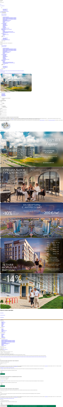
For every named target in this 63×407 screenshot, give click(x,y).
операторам (46, 396)
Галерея (2, 336)
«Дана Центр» (4, 27)
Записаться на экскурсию (6, 34)
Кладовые (4, 21)
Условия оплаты (3, 60)
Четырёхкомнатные (4, 95)
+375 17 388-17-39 (2, 5)
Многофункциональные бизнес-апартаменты (7, 29)
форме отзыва (16, 366)
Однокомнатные (3, 93)
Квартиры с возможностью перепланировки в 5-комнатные (9, 19)
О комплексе (3, 323)
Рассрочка (4, 61)
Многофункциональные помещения (7, 20)
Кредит (4, 30)
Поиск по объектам (4, 23)
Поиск (2, 325)
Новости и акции (3, 28)
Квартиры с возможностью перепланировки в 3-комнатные (9, 49)
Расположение (3, 326)
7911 (0, 4)
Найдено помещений (3, 100)
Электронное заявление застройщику (4, 11)
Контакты (3, 33)
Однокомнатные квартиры (5, 339)
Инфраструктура (3, 322)
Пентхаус (3, 99)
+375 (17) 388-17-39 (5, 349)
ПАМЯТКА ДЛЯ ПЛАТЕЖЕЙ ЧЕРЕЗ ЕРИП (8, 31)
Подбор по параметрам (4, 330)
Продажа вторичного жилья (6, 59)
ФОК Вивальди (4, 25)
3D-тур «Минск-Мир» (5, 66)
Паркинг (4, 53)
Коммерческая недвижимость (6, 52)
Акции (2, 329)
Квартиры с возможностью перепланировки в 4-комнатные (9, 18)
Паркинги (4, 26)
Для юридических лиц (5, 63)
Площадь (1, 108)
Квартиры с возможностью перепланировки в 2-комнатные (9, 17)
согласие (2, 368)
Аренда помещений (4, 345)
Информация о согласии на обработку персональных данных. (7, 367)
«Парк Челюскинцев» (5, 10)
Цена (0, 113)
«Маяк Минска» (4, 9)
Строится (3, 103)
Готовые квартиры (4, 342)
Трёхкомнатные (3, 94)
